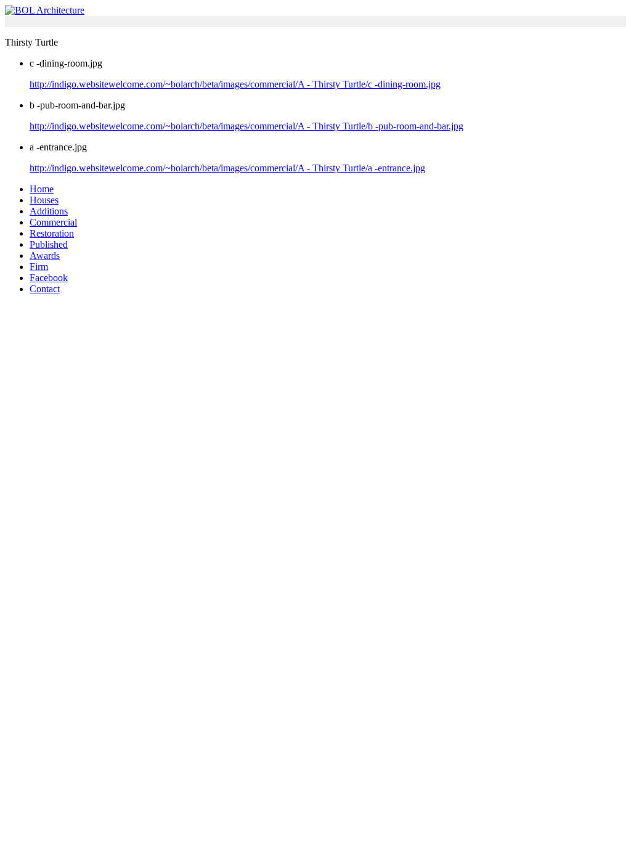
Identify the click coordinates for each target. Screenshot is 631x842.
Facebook (49, 277)
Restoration (52, 233)
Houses (44, 200)
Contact (45, 289)
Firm (39, 266)
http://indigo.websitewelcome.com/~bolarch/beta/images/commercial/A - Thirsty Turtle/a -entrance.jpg (227, 168)
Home (42, 189)
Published (49, 244)
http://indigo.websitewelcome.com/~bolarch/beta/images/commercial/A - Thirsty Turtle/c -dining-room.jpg (235, 84)
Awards (45, 255)
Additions (49, 211)
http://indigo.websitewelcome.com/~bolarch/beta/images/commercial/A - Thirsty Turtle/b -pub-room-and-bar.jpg (246, 126)
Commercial (53, 222)
